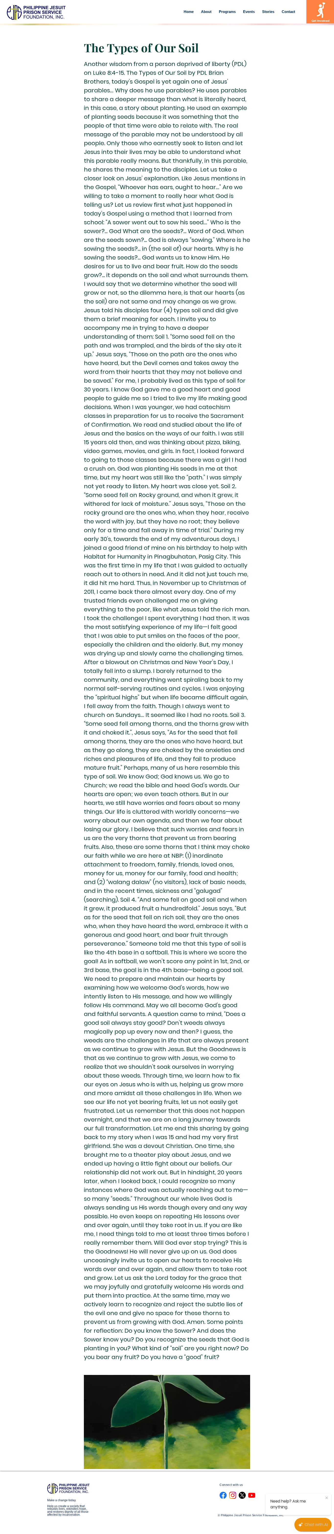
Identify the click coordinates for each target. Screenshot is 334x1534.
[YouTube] (251, 1495)
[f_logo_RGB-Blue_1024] (223, 1495)
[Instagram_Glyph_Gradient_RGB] (232, 1495)
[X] (242, 1495)
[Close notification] (327, 1498)
